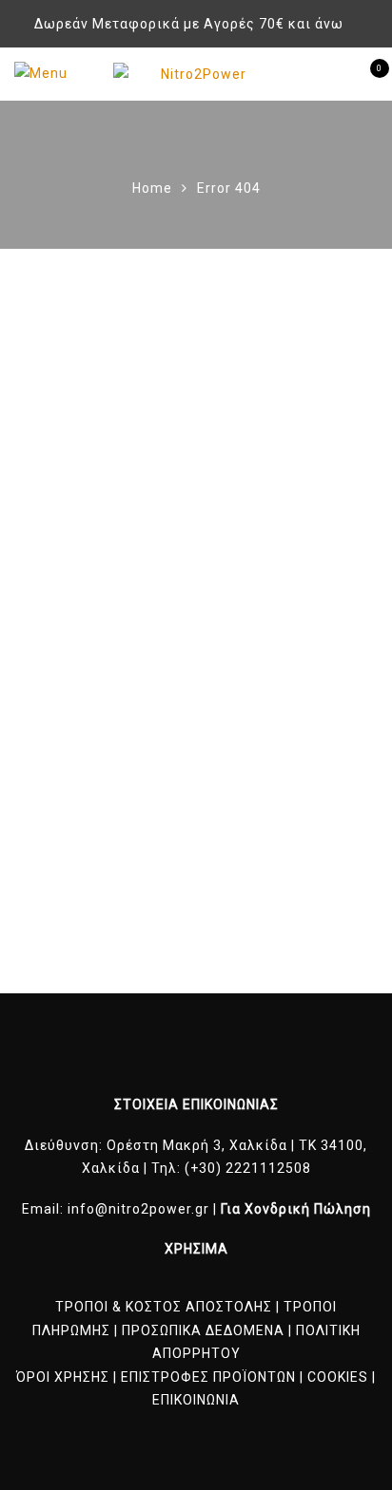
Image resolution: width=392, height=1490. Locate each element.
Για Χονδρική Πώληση (296, 1209)
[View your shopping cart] (362, 74)
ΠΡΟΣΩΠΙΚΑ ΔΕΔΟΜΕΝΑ (203, 1330)
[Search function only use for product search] (332, 73)
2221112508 (268, 1168)
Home (152, 188)
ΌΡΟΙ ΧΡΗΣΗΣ (62, 1377)
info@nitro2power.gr (138, 1209)
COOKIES (337, 1377)
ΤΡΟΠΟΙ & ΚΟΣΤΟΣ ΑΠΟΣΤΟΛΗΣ (163, 1306)
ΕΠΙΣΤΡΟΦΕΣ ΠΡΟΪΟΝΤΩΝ (208, 1377)
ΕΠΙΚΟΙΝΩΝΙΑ (196, 1399)
